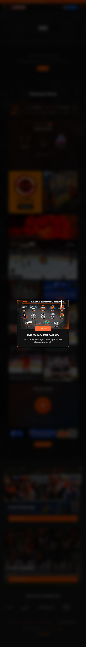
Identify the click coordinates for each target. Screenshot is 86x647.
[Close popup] (65, 303)
